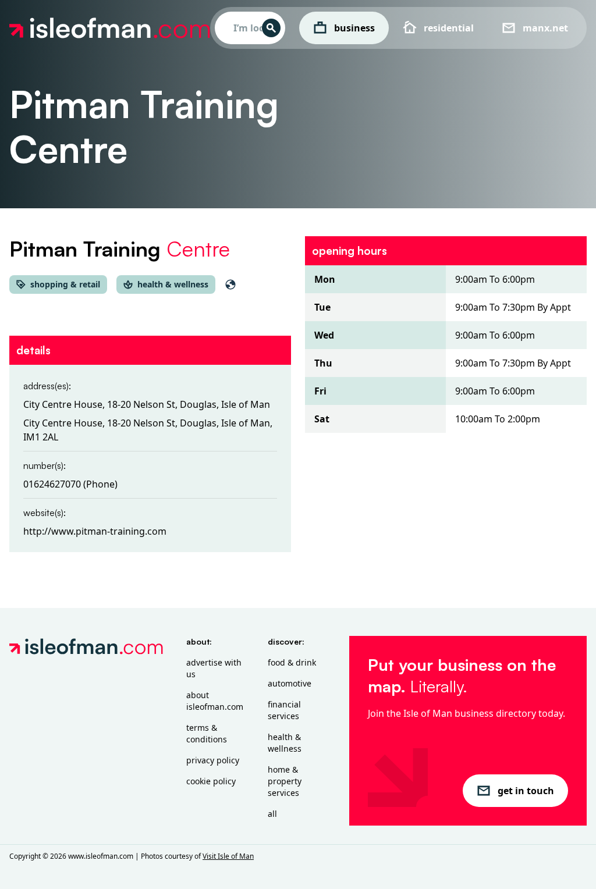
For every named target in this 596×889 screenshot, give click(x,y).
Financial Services (284, 710)
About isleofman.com (214, 700)
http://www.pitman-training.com (94, 531)
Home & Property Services (284, 781)
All (272, 813)
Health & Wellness (284, 742)
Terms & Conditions (206, 733)
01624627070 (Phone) (70, 484)
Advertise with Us (214, 668)
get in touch (526, 790)
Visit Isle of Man (228, 856)
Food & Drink (292, 662)
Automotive (289, 683)
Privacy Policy (212, 760)
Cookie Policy (211, 781)
